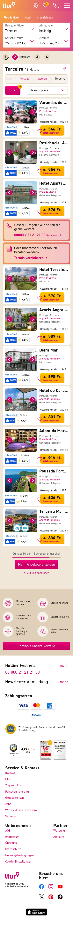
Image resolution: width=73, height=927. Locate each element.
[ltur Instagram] (50, 888)
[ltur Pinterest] (50, 899)
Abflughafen (46, 25)
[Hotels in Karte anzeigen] (65, 68)
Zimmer (44, 38)
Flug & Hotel (11, 17)
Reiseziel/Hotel (14, 25)
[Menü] (35, 745)
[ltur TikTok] (60, 899)
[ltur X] (41, 899)
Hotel (28, 17)
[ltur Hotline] (55, 5)
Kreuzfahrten (45, 17)
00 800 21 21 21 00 (22, 672)
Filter (13, 90)
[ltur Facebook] (41, 888)
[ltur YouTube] (60, 888)
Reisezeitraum (14, 38)
